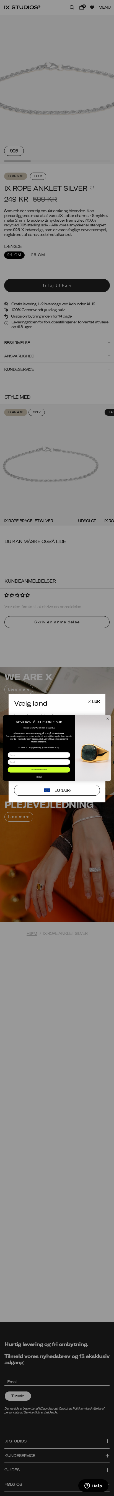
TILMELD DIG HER (39, 770)
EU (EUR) (63, 790)
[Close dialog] (107, 718)
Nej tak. (39, 777)
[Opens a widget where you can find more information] (93, 1486)
